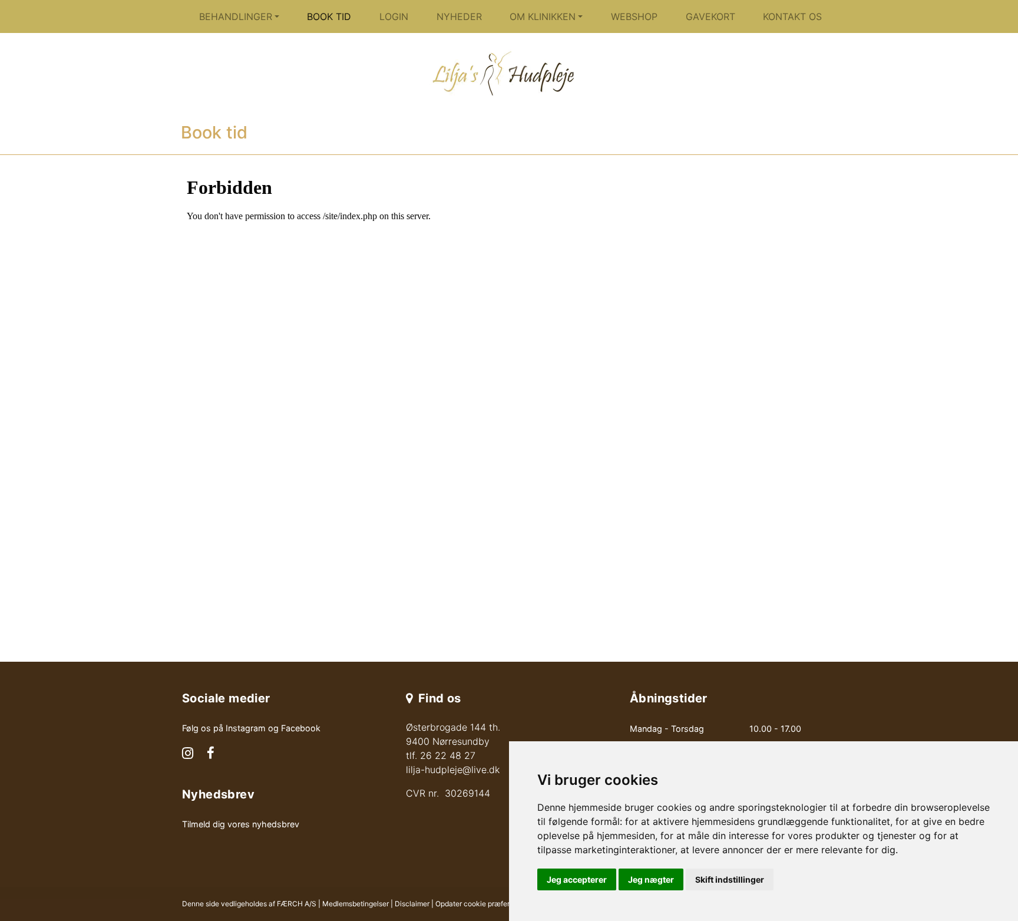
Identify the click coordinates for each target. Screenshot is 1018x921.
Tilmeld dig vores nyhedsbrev (240, 824)
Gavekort (710, 16)
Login (393, 16)
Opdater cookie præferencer (481, 903)
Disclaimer (412, 903)
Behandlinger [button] (235, 16)
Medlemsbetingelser (355, 903)
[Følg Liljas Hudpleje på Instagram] (187, 754)
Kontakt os (792, 16)
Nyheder (459, 16)
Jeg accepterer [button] (577, 879)
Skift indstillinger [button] (729, 879)
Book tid (329, 16)
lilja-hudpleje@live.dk (453, 769)
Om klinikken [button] (543, 16)
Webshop (634, 16)
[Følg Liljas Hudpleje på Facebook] (210, 754)
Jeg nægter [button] (651, 879)
